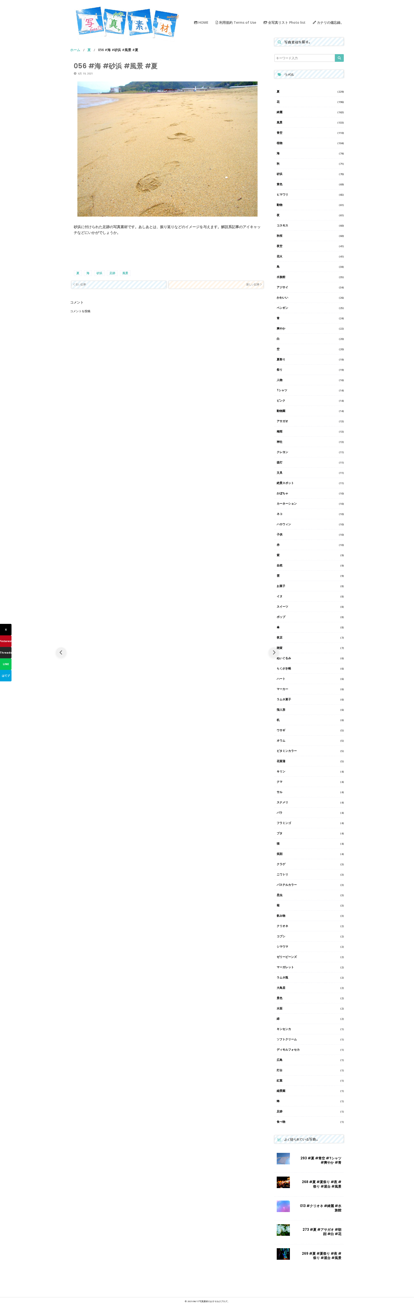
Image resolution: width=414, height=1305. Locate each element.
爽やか (281, 328)
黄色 (279, 184)
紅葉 (279, 1080)
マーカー (282, 689)
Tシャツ (282, 390)
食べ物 (281, 1122)
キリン (281, 771)
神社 (279, 442)
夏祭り (281, 359)
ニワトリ (282, 874)
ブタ (279, 833)
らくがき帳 (284, 668)
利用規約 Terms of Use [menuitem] (237, 22)
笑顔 (279, 854)
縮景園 (281, 1091)
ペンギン (282, 308)
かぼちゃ (282, 493)
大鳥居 (281, 988)
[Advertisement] (167, 252)
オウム (281, 740)
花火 (279, 256)
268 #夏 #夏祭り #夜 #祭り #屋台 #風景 (321, 1184)
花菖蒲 (281, 761)
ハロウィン (284, 524)
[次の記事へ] (274, 652)
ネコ (279, 514)
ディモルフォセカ (288, 1049)
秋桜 (279, 236)
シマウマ (282, 946)
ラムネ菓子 (284, 699)
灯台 (279, 1070)
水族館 (281, 277)
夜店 (279, 637)
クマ (279, 782)
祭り (279, 370)
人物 (279, 380)
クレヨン (282, 452)
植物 (279, 143)
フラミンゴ (284, 823)
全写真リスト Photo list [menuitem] (286, 22)
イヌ (279, 596)
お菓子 (281, 586)
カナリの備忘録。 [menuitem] (330, 22)
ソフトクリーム (287, 1039)
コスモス (282, 225)
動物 (279, 205)
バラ (279, 813)
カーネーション (287, 503)
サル (279, 792)
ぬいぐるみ (284, 658)
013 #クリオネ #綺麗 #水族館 (320, 1208)
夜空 (279, 246)
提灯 (279, 462)
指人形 (281, 709)
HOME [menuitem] (202, 22)
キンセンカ (284, 1029)
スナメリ (282, 802)
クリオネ (282, 926)
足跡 (112, 273)
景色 (279, 998)
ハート (281, 679)
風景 (125, 273)
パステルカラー (287, 885)
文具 (279, 473)
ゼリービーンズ (287, 957)
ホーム (75, 49)
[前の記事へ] (61, 652)
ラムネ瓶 (282, 977)
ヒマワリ (282, 194)
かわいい (282, 297)
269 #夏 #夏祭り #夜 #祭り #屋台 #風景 (321, 1255)
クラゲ (281, 864)
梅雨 (279, 431)
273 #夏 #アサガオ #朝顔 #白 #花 (322, 1231)
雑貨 (279, 648)
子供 (279, 534)
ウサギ (281, 730)
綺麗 (279, 112)
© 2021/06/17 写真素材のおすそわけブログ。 (207, 1301)
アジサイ (282, 287)
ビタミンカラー (287, 751)
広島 (279, 1060)
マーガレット (285, 967)
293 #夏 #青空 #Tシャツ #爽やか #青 (320, 1160)
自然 (279, 565)
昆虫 (279, 895)
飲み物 (281, 916)
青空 (279, 133)
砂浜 (99, 273)
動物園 (281, 411)
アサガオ (282, 421)
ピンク (281, 400)
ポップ (281, 617)
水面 (279, 1008)
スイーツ (282, 606)
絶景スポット (285, 483)
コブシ (281, 936)
